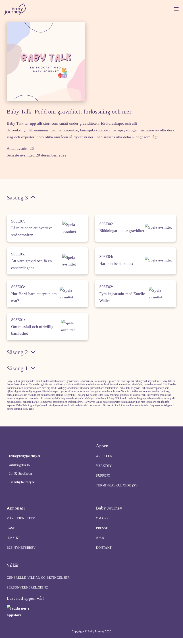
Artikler (104, 456)
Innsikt (13, 538)
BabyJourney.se (24, 482)
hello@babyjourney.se (24, 456)
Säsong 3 (17, 197)
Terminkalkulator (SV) (117, 485)
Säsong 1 (17, 368)
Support (103, 475)
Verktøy (104, 465)
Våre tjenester (21, 518)
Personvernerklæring (27, 587)
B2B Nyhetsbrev (21, 547)
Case (11, 528)
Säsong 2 (17, 352)
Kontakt (104, 547)
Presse (102, 528)
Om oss (102, 518)
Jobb (100, 538)
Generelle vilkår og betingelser (38, 577)
